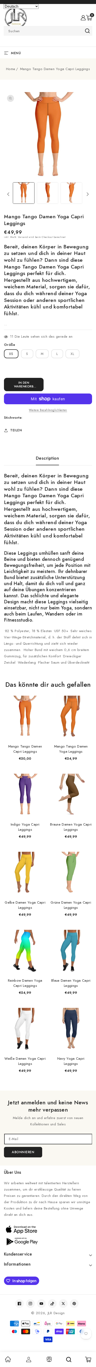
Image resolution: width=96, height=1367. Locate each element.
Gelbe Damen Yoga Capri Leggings (25, 905)
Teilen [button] (16, 430)
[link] (8, 1360)
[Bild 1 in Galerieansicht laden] (23, 193)
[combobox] (48, 31)
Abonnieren (23, 1152)
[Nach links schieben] (8, 194)
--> (48, 680)
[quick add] (40, 696)
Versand (23, 237)
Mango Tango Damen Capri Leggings (25, 749)
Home (10, 69)
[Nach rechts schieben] (87, 194)
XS (11, 353)
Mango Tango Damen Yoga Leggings (71, 749)
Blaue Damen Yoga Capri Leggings (71, 983)
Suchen (87, 31)
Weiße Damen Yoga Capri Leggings (25, 1061)
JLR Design (56, 1313)
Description (47, 458)
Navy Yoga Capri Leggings (71, 1061)
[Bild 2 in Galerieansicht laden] (47, 193)
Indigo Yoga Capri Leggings (25, 827)
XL (72, 353)
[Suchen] (69, 1359)
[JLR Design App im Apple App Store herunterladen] (48, 1229)
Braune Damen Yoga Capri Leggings (71, 827)
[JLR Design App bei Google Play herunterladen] (48, 1241)
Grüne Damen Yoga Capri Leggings (71, 905)
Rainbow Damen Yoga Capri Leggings (25, 983)
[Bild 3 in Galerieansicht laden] (71, 193)
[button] (89, 18)
